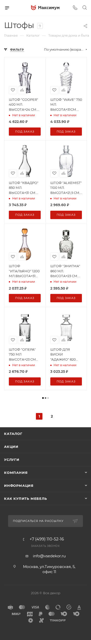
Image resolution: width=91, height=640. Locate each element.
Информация (19, 485)
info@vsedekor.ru (49, 555)
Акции (11, 447)
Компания (16, 473)
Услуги (11, 460)
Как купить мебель (25, 498)
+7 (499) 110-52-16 (47, 539)
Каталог (13, 434)
